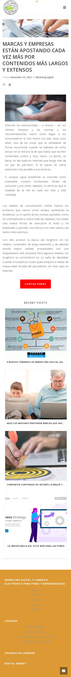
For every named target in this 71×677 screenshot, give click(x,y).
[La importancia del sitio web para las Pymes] (36, 517)
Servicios (35, 599)
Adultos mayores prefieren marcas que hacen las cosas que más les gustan (37, 423)
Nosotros (35, 595)
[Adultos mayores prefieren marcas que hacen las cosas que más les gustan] (36, 395)
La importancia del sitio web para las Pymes (36, 546)
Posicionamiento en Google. (35, 641)
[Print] (11, 84)
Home (35, 590)
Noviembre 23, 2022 (21, 77)
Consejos (36, 604)
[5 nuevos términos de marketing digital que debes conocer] (36, 333)
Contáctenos (35, 609)
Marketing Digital (45, 77)
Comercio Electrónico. (35, 632)
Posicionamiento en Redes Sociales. (35, 636)
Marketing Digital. (35, 627)
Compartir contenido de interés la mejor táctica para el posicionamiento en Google (37, 484)
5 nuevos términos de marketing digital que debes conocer (37, 362)
